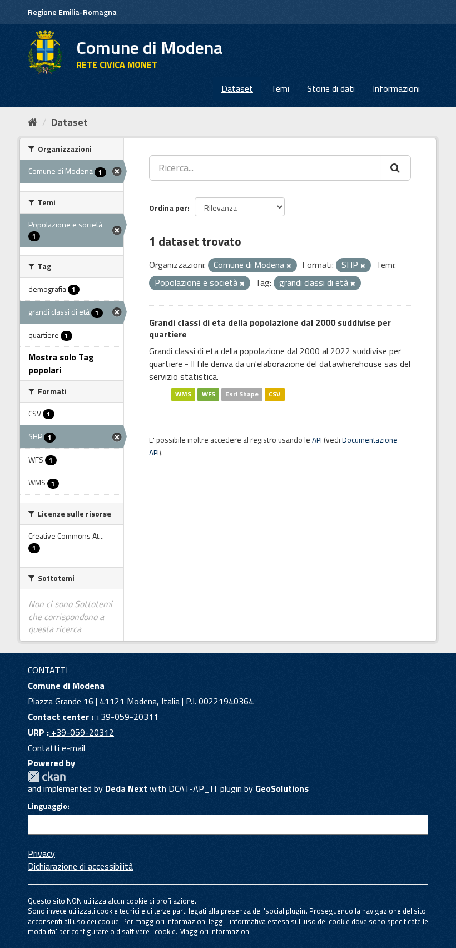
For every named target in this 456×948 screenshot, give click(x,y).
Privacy (41, 853)
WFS (208, 394)
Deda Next (126, 788)
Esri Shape (242, 394)
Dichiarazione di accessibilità (80, 866)
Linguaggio (47, 806)
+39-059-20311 (125, 716)
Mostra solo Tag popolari (61, 363)
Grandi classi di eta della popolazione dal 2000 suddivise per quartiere (270, 328)
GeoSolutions (282, 788)
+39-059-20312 (81, 732)
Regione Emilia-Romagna (72, 12)
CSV (274, 394)
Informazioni (396, 88)
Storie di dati (331, 88)
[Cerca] (396, 168)
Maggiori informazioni (215, 931)
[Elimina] (288, 265)
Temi (280, 88)
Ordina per (168, 208)
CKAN (47, 776)
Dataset (237, 88)
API (317, 439)
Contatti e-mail (56, 748)
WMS (183, 394)
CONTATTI (48, 670)
